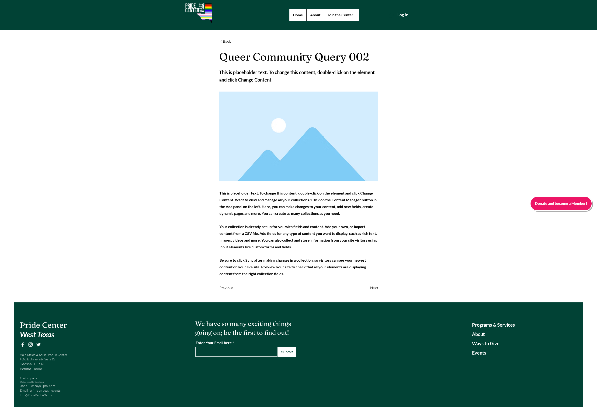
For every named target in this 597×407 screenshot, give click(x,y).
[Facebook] (22, 344)
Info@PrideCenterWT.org (37, 395)
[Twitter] (38, 344)
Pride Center (43, 325)
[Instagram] (30, 344)
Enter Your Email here (214, 343)
